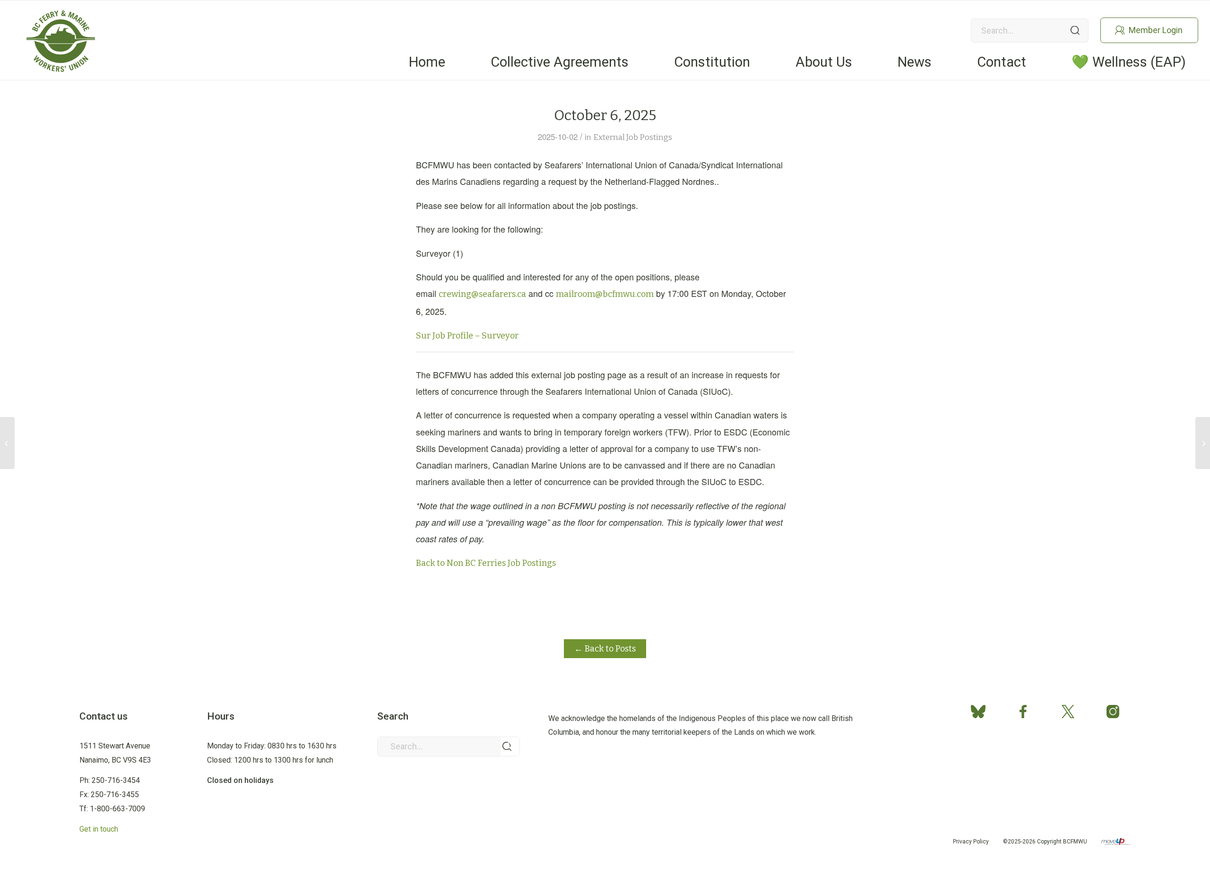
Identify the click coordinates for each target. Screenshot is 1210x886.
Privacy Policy (971, 841)
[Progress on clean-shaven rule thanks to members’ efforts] (7, 443)
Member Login (1156, 30)
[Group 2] (60, 41)
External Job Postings (632, 137)
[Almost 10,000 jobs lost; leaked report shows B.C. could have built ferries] (1202, 443)
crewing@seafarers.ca (482, 294)
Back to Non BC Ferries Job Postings (486, 563)
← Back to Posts (605, 648)
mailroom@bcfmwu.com (605, 294)
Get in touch (98, 829)
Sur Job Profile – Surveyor (467, 335)
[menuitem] (426, 62)
